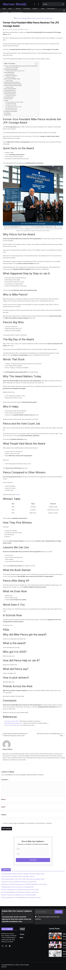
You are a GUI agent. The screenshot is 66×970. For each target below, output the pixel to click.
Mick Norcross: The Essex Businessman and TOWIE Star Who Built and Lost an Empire (24, 884)
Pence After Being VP (10, 93)
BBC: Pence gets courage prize (13, 723)
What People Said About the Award (13, 83)
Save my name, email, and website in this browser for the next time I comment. (27, 823)
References (8, 114)
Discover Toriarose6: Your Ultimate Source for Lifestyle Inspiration (18, 895)
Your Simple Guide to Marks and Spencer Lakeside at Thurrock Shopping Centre (22, 873)
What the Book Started (10, 92)
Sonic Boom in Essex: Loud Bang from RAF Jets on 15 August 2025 (18, 881)
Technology (26, 8)
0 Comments (25, 29)
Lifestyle (34, 8)
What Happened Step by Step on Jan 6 (15, 70)
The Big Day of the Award (11, 75)
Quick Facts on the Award (12, 67)
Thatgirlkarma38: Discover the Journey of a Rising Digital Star (17, 887)
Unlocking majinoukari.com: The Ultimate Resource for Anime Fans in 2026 (21, 897)
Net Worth (5, 12)
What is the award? (12, 103)
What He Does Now (11, 95)
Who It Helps (10, 80)
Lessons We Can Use (10, 90)
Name (3, 799)
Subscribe (58, 912)
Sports (43, 8)
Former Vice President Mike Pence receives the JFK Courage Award (21, 66)
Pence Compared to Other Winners (13, 85)
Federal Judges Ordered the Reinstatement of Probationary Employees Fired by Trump (15, 734)
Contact (22, 934)
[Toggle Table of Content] (35, 63)
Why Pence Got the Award (11, 69)
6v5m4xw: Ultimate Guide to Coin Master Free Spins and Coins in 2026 (20, 889)
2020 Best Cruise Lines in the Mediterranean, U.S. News (50, 734)
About (21, 937)
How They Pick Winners (10, 88)
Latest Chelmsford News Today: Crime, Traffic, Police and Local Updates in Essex (23, 879)
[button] (12, 8)
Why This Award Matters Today (12, 78)
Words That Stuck (11, 77)
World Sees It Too (9, 97)
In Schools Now (9, 98)
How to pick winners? (12, 109)
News (10, 8)
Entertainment (51, 8)
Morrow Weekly (14, 4)
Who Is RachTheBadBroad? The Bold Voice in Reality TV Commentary (19, 892)
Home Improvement (16, 12)
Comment (4, 779)
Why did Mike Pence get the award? (15, 102)
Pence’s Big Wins (11, 74)
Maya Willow (17, 29)
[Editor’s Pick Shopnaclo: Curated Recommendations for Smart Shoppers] (55, 936)
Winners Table (10, 87)
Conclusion (7, 113)
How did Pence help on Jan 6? (14, 106)
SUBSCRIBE (33, 860)
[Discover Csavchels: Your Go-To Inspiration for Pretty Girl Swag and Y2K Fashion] (55, 944)
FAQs (6, 100)
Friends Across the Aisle (11, 111)
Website (3, 814)
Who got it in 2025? (12, 105)
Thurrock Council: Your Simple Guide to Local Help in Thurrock (18, 876)
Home (4, 8)
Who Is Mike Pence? (10, 72)
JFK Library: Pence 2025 (11, 721)
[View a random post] (64, 10)
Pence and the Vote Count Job (12, 82)
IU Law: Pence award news (12, 725)
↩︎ (41, 721)
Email (3, 807)
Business (18, 8)
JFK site (17, 494)
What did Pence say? (12, 108)
